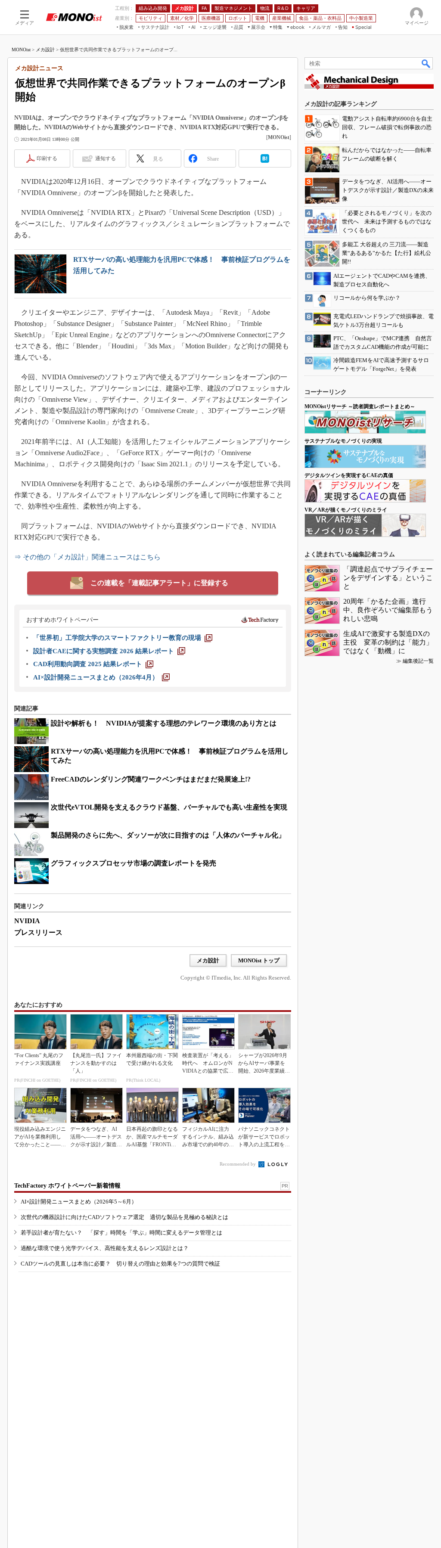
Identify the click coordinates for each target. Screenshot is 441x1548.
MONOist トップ (259, 960)
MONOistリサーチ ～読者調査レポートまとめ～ (359, 406)
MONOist (21, 49)
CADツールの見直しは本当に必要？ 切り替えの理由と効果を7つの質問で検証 (120, 1263)
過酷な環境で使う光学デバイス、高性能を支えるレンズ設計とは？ (105, 1248)
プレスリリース (38, 932)
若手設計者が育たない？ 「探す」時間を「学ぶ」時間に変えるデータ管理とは (121, 1232)
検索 (426, 63)
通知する (105, 158)
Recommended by (238, 1163)
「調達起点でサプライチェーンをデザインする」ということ (388, 577)
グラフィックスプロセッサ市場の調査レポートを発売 (133, 863)
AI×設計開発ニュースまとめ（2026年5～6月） (79, 1201)
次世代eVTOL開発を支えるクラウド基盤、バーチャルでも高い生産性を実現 (169, 807)
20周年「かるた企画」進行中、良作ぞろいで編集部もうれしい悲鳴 (388, 610)
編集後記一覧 (418, 661)
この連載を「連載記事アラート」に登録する (159, 582)
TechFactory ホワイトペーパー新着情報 (67, 1185)
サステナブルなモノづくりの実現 (343, 441)
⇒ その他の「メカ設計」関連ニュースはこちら (87, 557)
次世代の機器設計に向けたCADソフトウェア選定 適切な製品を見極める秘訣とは (124, 1217)
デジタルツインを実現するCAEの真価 (348, 475)
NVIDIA (27, 920)
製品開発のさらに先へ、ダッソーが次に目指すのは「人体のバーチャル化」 (168, 835)
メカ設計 (45, 49)
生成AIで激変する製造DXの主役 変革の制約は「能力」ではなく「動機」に (388, 642)
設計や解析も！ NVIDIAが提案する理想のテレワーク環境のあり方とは (163, 723)
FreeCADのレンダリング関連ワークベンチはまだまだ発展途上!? (151, 779)
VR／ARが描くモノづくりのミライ (345, 510)
